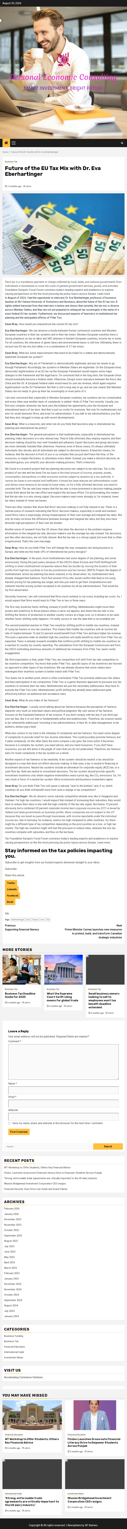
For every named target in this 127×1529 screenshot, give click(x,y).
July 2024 (9, 1310)
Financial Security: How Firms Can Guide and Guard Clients (35, 1189)
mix (42, 919)
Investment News (13, 1357)
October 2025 (11, 1230)
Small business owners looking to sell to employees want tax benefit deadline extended (103, 1000)
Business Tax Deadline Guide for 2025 (20, 995)
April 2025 (9, 1262)
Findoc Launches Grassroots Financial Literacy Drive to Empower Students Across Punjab (53, 1172)
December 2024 (12, 1283)
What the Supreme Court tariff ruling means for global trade (62, 997)
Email (12, 1096)
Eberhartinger (17, 919)
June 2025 (9, 1251)
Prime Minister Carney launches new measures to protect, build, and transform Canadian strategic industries (93, 931)
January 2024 (11, 1316)
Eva (28, 919)
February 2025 (12, 1273)
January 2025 (11, 1278)
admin (28, 186)
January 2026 (11, 1214)
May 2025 (9, 1257)
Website (13, 1110)
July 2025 (9, 1246)
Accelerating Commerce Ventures (23, 1377)
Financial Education (14, 1346)
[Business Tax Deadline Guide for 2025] (21, 970)
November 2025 (12, 1224)
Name (12, 1083)
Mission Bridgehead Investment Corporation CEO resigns (35, 1183)
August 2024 (11, 1305)
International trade (14, 1352)
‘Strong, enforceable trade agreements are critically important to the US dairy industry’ (50, 1178)
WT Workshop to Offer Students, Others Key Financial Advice (37, 1167)
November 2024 (12, 1289)
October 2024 (11, 1294)
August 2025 (11, 1240)
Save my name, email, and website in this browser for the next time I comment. (57, 1123)
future (35, 919)
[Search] (122, 143)
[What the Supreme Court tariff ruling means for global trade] (63, 970)
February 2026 (12, 1208)
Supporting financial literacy (22, 927)
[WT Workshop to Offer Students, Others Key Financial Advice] (32, 1415)
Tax (47, 919)
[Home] (6, 143)
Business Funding (13, 1335)
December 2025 (12, 1219)
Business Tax (11, 162)
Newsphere (74, 1525)
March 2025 (10, 1267)
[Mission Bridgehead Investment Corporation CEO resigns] (95, 1474)
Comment (14, 1041)
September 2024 (13, 1300)
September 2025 (13, 1235)
